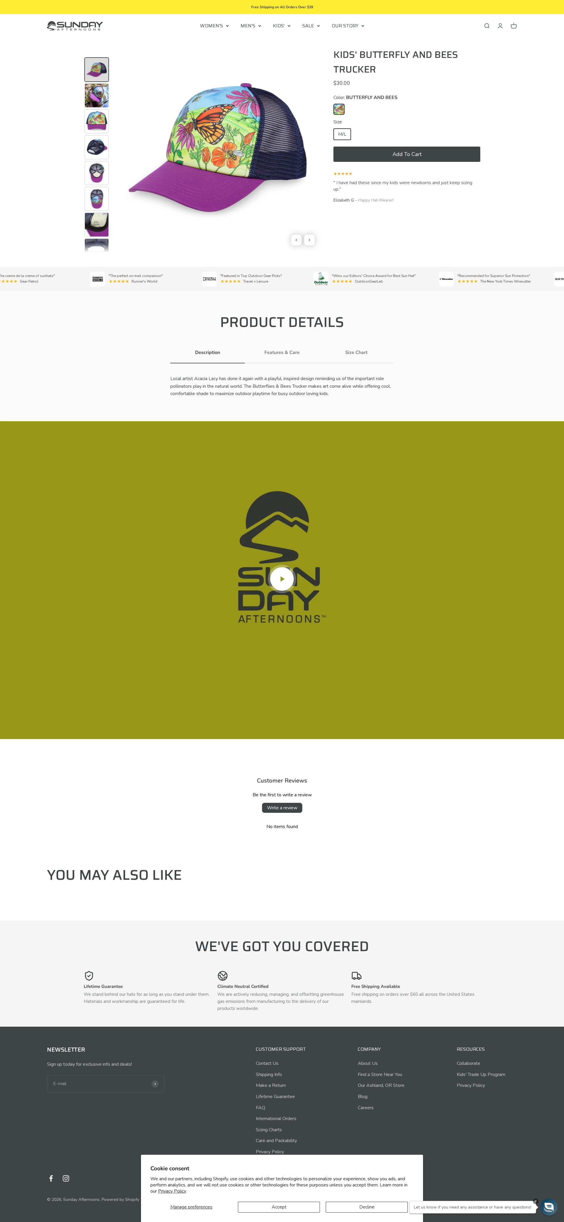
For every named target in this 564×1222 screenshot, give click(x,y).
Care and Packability (276, 1140)
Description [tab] (207, 352)
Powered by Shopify (120, 1199)
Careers (366, 1107)
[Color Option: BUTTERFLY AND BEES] (339, 109)
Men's (248, 25)
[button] (406, 154)
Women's (211, 25)
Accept (279, 1207)
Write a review (282, 808)
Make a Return (271, 1085)
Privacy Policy (172, 1191)
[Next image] (309, 240)
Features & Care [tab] (282, 352)
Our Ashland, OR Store (381, 1085)
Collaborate (468, 1063)
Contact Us (267, 1063)
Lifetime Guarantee (275, 1096)
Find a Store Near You (380, 1074)
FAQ (260, 1107)
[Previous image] (296, 240)
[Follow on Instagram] (66, 1178)
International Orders (276, 1118)
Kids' (279, 25)
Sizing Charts (269, 1130)
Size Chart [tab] (356, 352)
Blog (362, 1096)
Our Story (345, 25)
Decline (367, 1207)
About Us (368, 1063)
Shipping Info (269, 1074)
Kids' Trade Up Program (481, 1074)
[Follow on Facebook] (51, 1178)
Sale (308, 25)
